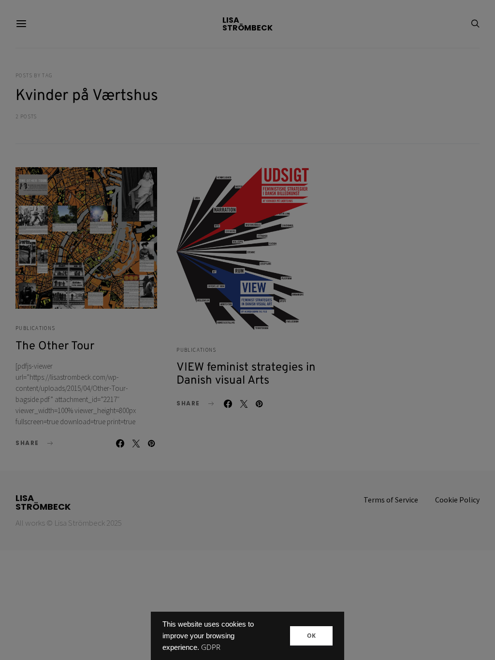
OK (311, 635)
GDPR (210, 647)
